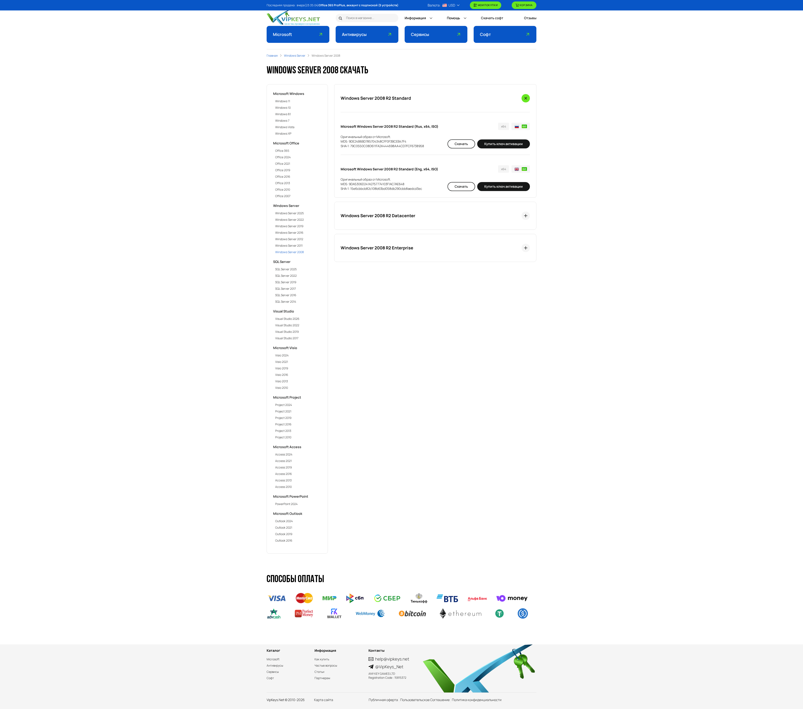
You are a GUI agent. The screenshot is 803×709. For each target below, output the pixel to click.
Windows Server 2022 (289, 220)
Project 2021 (283, 411)
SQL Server (281, 261)
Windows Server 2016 (289, 233)
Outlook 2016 (283, 540)
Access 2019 (283, 467)
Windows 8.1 (283, 114)
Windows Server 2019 (289, 226)
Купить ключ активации (503, 144)
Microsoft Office (286, 143)
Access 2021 (283, 461)
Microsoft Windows (288, 93)
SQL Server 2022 (286, 276)
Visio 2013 (281, 381)
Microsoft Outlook (287, 513)
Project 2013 (283, 431)
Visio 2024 (282, 355)
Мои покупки (488, 5)
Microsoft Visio (285, 348)
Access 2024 (283, 454)
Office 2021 (282, 164)
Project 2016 (283, 424)
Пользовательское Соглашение (425, 700)
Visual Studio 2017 (286, 338)
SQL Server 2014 (285, 301)
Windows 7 (282, 120)
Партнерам (322, 678)
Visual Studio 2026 (287, 319)
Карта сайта (323, 700)
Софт (485, 34)
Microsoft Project (287, 397)
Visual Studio (283, 311)
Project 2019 (283, 418)
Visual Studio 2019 (287, 332)
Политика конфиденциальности (476, 700)
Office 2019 (282, 170)
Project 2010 (283, 437)
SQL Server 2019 (285, 282)
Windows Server (286, 205)
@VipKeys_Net (389, 666)
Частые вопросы (326, 665)
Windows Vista (284, 127)
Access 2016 (283, 474)
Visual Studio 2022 (287, 325)
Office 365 (282, 151)
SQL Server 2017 (285, 289)
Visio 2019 (281, 368)
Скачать (461, 144)
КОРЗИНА (526, 5)
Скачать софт (492, 18)
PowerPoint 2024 (286, 504)
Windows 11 (282, 101)
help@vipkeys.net (392, 659)
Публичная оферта (383, 700)
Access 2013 (283, 480)
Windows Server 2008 (289, 252)
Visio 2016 (281, 375)
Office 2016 (282, 177)
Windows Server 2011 (289, 245)
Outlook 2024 (284, 521)
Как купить (322, 659)
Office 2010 (282, 189)
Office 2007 (282, 196)
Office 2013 (282, 183)
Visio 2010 (281, 388)
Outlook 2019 (283, 534)
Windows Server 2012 (289, 239)
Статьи (319, 672)
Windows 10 (283, 108)
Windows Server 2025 (289, 213)
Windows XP (283, 133)
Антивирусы (354, 34)
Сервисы (420, 34)
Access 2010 (283, 487)
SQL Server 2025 (286, 269)
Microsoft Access (287, 447)
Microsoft (282, 34)
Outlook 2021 (283, 527)
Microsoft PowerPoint (290, 496)
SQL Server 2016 (285, 295)
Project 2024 (283, 405)
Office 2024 (283, 157)
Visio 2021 (281, 362)
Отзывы (530, 18)
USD (452, 5)
